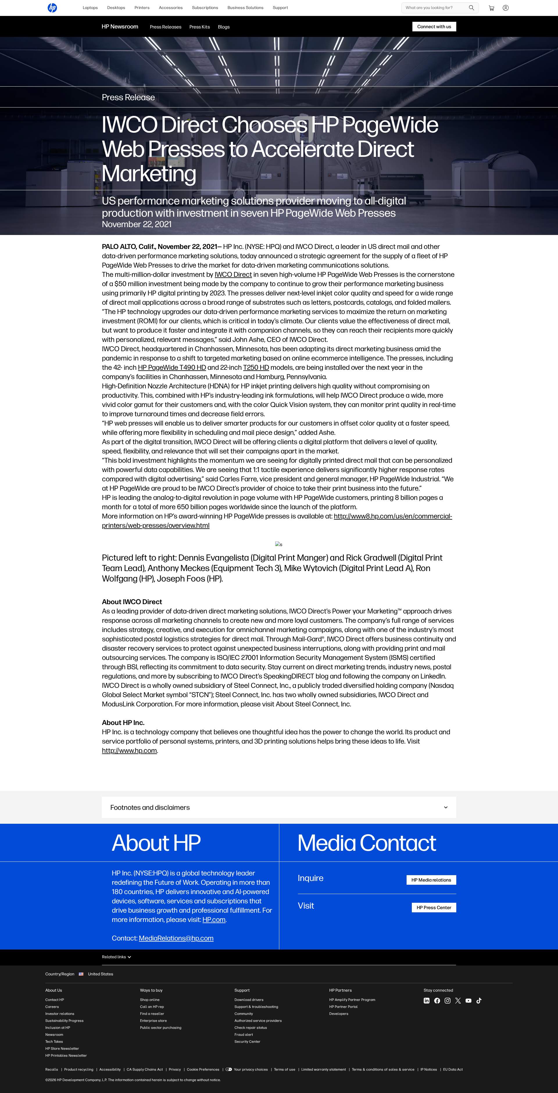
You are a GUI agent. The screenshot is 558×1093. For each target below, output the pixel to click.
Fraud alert (244, 1035)
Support (280, 7)
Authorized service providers (258, 1021)
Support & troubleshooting (256, 1007)
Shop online (150, 1000)
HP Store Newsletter (62, 1049)
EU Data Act (453, 1069)
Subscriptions (205, 7)
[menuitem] (90, 8)
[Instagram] (447, 1001)
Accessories (171, 7)
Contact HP (54, 1000)
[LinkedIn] (427, 1001)
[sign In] (506, 8)
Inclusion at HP (57, 1028)
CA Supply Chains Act (145, 1069)
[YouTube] (468, 1001)
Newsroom (54, 1035)
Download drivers (249, 1000)
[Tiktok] (479, 1001)
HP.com (214, 919)
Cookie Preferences (203, 1069)
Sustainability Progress (64, 1021)
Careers (52, 1007)
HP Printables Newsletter (66, 1055)
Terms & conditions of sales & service (383, 1069)
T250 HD (256, 367)
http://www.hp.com (129, 750)
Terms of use (284, 1069)
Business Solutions (246, 7)
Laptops (90, 7)
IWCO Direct (233, 274)
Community (244, 1014)
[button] (279, 807)
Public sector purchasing (160, 1028)
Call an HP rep (152, 1007)
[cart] (492, 8)
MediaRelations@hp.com (176, 938)
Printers (142, 7)
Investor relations (59, 1014)
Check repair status (251, 1028)
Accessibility (110, 1069)
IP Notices (429, 1069)
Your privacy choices (251, 1069)
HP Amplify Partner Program (352, 1000)
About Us (53, 990)
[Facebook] (437, 1001)
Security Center (247, 1042)
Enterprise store (153, 1021)
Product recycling (78, 1069)
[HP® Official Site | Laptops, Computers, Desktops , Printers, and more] (52, 8)
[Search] (471, 7)
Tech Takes (54, 1042)
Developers (338, 1014)
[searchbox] (435, 8)
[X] (458, 1001)
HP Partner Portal (343, 1007)
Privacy (175, 1069)
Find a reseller (152, 1014)
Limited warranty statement (323, 1069)
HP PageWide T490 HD (172, 367)
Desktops (116, 7)
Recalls (51, 1069)
